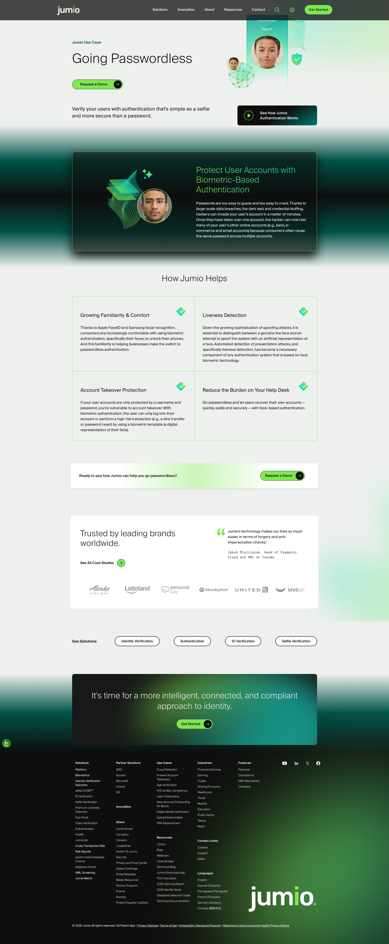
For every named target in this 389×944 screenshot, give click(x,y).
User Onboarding (168, 796)
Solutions (160, 9)
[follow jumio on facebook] (316, 763)
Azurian (121, 775)
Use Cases (164, 763)
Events (120, 891)
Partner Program (127, 885)
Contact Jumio (208, 841)
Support (203, 853)
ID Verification (243, 641)
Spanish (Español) (209, 885)
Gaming (203, 775)
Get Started (318, 10)
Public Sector (206, 815)
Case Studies (165, 861)
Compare (244, 786)
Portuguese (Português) (213, 891)
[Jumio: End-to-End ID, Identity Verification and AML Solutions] (69, 12)
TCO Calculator (166, 878)
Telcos (202, 820)
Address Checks (85, 867)
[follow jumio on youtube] (283, 763)
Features (244, 763)
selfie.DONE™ (84, 790)
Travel (201, 798)
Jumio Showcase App (171, 872)
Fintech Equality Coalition (132, 902)
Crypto (202, 781)
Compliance (246, 775)
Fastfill (79, 834)
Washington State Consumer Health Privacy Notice (256, 925)
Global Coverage (126, 868)
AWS (119, 769)
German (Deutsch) (209, 902)
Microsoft (122, 781)
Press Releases (126, 874)
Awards (121, 897)
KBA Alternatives (248, 781)
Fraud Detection (167, 769)
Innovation (185, 9)
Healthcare (205, 792)
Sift (118, 792)
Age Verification (167, 785)
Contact (258, 9)
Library (161, 844)
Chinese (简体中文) (210, 908)
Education (204, 809)
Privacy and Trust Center (131, 863)
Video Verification (86, 823)
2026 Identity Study (169, 889)
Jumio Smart (124, 829)
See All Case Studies (97, 563)
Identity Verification (137, 641)
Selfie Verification (296, 641)
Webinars (163, 855)
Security (121, 857)
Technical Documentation (173, 901)
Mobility (202, 803)
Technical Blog (166, 867)
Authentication (192, 641)
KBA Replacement (168, 823)
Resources (233, 9)
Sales (201, 859)
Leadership (123, 846)
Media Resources (127, 880)
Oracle (120, 786)
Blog (159, 850)
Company (122, 834)
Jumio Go (81, 840)
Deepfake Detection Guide (173, 895)
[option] (99, 589)
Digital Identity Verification (173, 812)
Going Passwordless (170, 817)
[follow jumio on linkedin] (294, 763)
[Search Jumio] (277, 9)
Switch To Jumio (126, 851)
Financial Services (209, 769)
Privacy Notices (148, 925)
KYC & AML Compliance (172, 790)
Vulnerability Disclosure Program (200, 925)
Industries (205, 763)
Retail (201, 826)
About (209, 9)
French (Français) (209, 897)
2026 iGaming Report (170, 884)
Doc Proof (81, 817)
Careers (121, 840)
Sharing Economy (209, 786)
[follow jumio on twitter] (305, 763)
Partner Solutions (128, 763)
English (202, 880)
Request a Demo (93, 84)
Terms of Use (168, 925)
